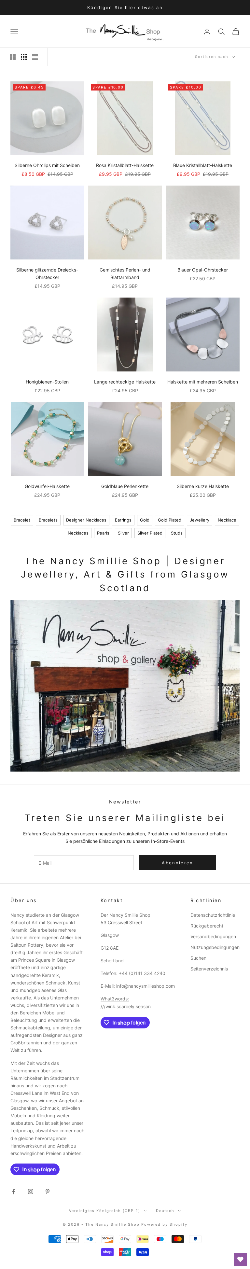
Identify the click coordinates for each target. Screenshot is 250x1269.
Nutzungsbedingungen (215, 947)
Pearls (103, 533)
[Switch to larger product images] (13, 57)
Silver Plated (149, 533)
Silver (123, 533)
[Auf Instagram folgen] (30, 1191)
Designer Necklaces (86, 520)
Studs (177, 533)
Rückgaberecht (206, 925)
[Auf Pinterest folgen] (47, 1191)
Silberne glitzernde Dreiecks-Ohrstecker (47, 273)
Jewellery (199, 520)
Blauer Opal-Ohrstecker (202, 269)
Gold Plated (169, 520)
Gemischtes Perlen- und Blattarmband (125, 273)
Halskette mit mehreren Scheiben (202, 381)
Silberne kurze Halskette (203, 486)
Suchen (198, 958)
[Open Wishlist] (240, 1259)
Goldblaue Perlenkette (124, 486)
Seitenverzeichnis (209, 968)
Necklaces (78, 533)
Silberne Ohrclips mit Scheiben (47, 165)
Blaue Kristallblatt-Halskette (202, 165)
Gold (144, 520)
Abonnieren (177, 862)
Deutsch (165, 1210)
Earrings (123, 520)
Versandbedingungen (213, 936)
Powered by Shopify (164, 1224)
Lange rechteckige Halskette (125, 381)
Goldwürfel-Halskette (47, 486)
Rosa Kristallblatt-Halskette (125, 165)
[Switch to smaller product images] (24, 57)
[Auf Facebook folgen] (13, 1191)
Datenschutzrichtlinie (212, 915)
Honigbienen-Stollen (47, 381)
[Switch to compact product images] (35, 57)
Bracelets (48, 520)
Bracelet (22, 520)
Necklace (227, 520)
